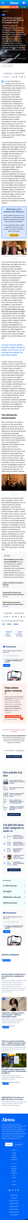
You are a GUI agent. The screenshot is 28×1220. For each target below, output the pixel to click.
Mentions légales (14, 1203)
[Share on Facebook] (13, 77)
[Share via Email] (21, 77)
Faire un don (14, 235)
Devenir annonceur (14, 1206)
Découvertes (5, 11)
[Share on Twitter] (19, 77)
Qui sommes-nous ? (14, 1200)
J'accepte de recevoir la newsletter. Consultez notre (14, 660)
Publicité (14, 1177)
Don (14, 1175)
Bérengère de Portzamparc (9, 58)
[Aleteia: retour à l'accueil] (14, 2)
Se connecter (18, 1144)
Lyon (3, 624)
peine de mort (6, 960)
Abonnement (14, 1173)
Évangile (7, 891)
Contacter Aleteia (14, 1209)
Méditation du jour (12, 897)
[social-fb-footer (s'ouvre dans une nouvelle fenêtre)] (12, 1190)
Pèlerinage (5, 1027)
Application (14, 1168)
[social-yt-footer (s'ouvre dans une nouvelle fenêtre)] (9, 1190)
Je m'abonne (5, 7)
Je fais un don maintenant (12, 716)
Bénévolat (5, 1083)
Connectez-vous (20, 750)
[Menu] (5, 3)
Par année (14, 1184)
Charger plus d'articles (14, 814)
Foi (4, 999)
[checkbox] (3, 659)
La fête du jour (10, 886)
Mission (9, 624)
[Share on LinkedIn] (16, 77)
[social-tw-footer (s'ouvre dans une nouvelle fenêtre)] (15, 1190)
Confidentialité (14, 1215)
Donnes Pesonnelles (14, 1212)
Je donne (13, 7)
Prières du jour (10, 903)
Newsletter (14, 1166)
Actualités (14, 1153)
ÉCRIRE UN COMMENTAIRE (14, 756)
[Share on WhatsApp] (24, 77)
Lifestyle (14, 1155)
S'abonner (8, 1144)
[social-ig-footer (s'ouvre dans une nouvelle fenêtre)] (18, 1190)
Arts (10, 11)
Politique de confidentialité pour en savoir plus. (13, 661)
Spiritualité (14, 1157)
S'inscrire (6, 665)
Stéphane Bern (20, 176)
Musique (16, 624)
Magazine (14, 1171)
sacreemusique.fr (18, 577)
